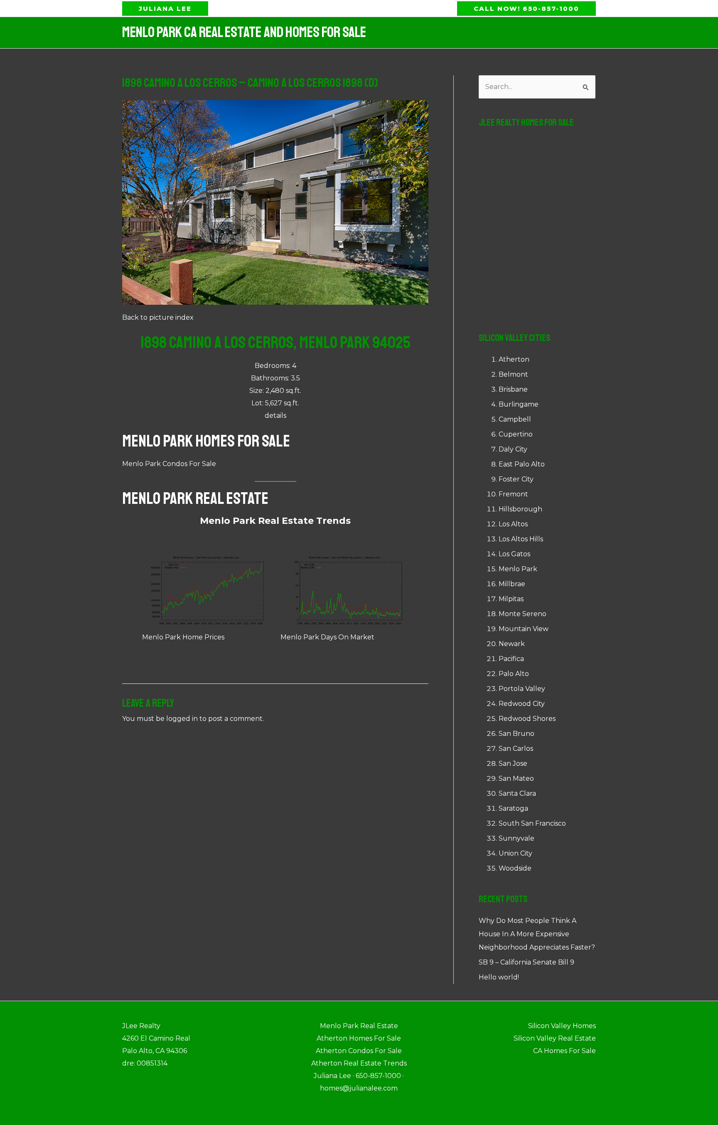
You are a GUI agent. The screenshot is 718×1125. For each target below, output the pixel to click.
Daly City (513, 449)
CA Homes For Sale (564, 1051)
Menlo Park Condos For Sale (169, 464)
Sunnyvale (516, 838)
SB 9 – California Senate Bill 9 (526, 962)
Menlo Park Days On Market (327, 637)
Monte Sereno (522, 614)
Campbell (515, 419)
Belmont (513, 374)
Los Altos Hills (521, 539)
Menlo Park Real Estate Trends (275, 520)
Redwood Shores (527, 719)
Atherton (514, 359)
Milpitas (511, 599)
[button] (165, 8)
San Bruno (516, 734)
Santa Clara (517, 793)
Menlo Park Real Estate (195, 498)
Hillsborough (520, 509)
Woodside (515, 868)
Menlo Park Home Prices (183, 637)
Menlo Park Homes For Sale (206, 441)
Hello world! (499, 977)
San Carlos (516, 748)
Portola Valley (522, 689)
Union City (515, 853)
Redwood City (522, 704)
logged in (182, 719)
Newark (512, 644)
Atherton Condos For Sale (359, 1051)
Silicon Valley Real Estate (555, 1038)
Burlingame (518, 404)
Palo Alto (514, 674)
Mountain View (523, 629)
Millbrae (512, 584)
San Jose (513, 763)
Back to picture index (158, 317)
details (275, 415)
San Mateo (516, 778)
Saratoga (513, 808)
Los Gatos (514, 554)
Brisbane (513, 389)
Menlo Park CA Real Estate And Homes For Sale (244, 32)
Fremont (513, 494)
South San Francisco (532, 823)
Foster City (516, 479)
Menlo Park (518, 569)
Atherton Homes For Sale (359, 1038)
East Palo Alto (522, 464)
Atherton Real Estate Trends (359, 1063)
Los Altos (513, 524)
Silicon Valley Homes (562, 1026)
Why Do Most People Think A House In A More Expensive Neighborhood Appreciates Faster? (537, 934)
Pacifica (511, 659)
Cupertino (516, 434)
